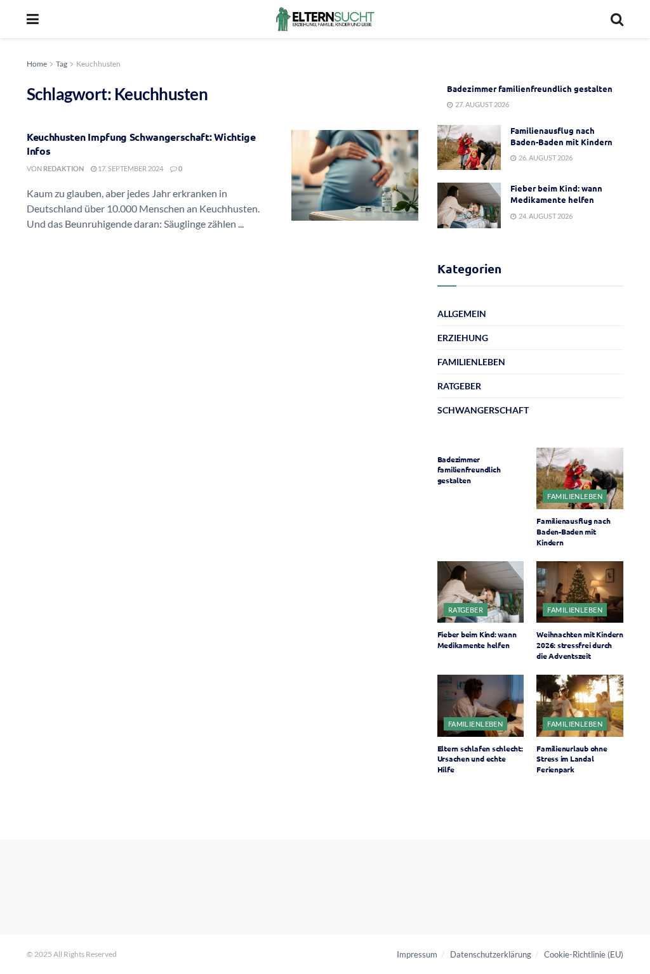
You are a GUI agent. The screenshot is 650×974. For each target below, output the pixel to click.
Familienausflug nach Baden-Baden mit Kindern (561, 136)
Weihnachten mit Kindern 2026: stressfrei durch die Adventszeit (579, 645)
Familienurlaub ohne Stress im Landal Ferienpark (571, 759)
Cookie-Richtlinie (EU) (583, 954)
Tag (61, 63)
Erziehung (462, 337)
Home (37, 63)
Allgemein (461, 313)
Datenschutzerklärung (490, 954)
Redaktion (63, 168)
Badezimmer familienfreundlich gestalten (530, 88)
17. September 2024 (129, 168)
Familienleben (471, 361)
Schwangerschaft (483, 410)
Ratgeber (459, 385)
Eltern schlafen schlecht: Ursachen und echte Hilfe (480, 759)
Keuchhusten (98, 63)
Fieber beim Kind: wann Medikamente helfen (556, 194)
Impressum (417, 954)
